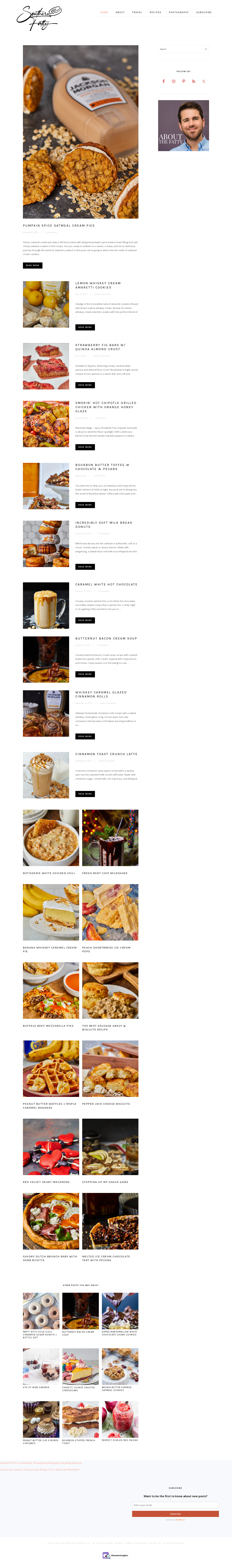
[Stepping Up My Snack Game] (110, 1147)
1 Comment (100, 418)
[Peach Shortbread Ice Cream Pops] (110, 913)
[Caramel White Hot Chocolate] (46, 606)
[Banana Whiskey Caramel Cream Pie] (51, 913)
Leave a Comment (102, 294)
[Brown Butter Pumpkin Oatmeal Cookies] (120, 1384)
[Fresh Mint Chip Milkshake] (110, 838)
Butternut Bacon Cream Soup (106, 638)
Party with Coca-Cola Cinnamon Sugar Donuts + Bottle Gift (40, 1334)
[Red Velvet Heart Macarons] (51, 1147)
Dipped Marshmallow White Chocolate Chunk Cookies (119, 1333)
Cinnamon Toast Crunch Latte (106, 754)
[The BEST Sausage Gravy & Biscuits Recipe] (110, 991)
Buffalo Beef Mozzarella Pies (48, 1025)
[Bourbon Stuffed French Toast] (80, 1437)
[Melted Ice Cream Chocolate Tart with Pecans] (110, 1222)
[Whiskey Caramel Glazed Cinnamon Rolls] (46, 714)
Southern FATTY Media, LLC (75, 1543)
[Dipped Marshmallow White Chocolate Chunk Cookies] (120, 1328)
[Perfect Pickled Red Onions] (120, 1437)
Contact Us (155, 1543)
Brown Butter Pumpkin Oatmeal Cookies (117, 1388)
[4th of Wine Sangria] (41, 1384)
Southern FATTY (44, 18)
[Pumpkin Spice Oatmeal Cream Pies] (80, 132)
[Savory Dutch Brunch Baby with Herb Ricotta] (51, 1222)
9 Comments (104, 533)
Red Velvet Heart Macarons (46, 1182)
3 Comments (51, 232)
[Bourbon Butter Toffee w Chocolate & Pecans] (46, 486)
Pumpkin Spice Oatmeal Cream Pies (59, 225)
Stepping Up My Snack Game (105, 1182)
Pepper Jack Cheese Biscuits (106, 1103)
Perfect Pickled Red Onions (120, 1440)
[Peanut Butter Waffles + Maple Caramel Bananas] (51, 1069)
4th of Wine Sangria (36, 1387)
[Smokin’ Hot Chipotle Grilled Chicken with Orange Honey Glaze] (46, 424)
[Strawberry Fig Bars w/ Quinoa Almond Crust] (46, 367)
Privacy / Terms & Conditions (131, 1543)
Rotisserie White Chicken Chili (49, 873)
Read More (32, 265)
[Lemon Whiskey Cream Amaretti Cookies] (46, 305)
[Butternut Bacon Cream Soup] (46, 660)
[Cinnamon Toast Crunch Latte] (46, 776)
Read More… (74, 1469)
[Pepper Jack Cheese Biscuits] (110, 1069)
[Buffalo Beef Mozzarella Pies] (51, 991)
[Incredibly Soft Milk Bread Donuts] (46, 544)
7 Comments (99, 475)
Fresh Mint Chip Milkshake (105, 873)
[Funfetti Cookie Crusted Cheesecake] (80, 1384)
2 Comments (104, 591)
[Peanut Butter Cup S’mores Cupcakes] (41, 1437)
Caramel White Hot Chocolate (106, 584)
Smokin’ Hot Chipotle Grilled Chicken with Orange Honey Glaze (106, 407)
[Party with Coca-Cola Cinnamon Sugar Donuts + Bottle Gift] (41, 1328)
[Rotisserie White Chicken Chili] (51, 838)
